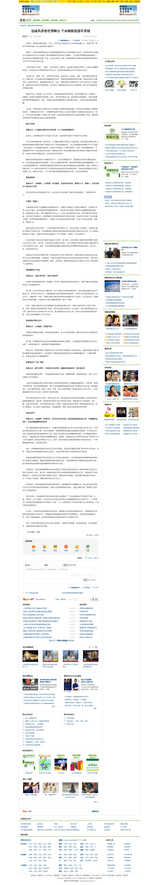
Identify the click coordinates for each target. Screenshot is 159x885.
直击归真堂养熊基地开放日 (72, 593)
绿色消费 (45, 20)
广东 (79, 865)
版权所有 (99, 878)
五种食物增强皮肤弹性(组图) (115, 303)
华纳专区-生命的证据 (132, 334)
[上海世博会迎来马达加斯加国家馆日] (90, 656)
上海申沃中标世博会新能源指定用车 (37, 624)
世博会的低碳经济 (86, 634)
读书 (30, 868)
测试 (49, 847)
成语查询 (111, 850)
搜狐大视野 (124, 824)
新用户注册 (72, 565)
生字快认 (111, 871)
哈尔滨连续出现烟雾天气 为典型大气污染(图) (39, 700)
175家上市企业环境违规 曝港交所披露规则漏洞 (121, 263)
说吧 (76, 871)
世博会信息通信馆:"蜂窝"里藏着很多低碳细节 (40, 621)
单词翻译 (128, 860)
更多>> (96, 802)
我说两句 (137, 1)
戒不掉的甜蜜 (29, 733)
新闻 (60, 844)
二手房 (75, 850)
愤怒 (66, 551)
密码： (47, 565)
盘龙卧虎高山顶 (131, 340)
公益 (70, 844)
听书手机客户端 (133, 420)
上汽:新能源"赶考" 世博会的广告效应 (37, 628)
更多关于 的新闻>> (62, 641)
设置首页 (34, 875)
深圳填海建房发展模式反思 (115, 266)
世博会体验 (84, 618)
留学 (91, 854)
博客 (121, 1)
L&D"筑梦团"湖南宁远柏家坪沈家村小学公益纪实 (122, 77)
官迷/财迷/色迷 (121, 420)
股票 (65, 847)
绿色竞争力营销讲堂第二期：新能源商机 (119, 192)
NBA (87, 844)
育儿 (40, 850)
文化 (30, 865)
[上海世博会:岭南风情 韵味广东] (30, 656)
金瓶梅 (111, 425)
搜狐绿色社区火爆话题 (113, 278)
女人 (104, 1)
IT (91, 1)
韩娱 (86, 847)
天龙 (60, 868)
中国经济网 (37, 36)
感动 (55, 551)
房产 (99, 1)
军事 (65, 844)
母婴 (30, 850)
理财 (70, 847)
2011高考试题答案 (27, 830)
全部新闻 (118, 875)
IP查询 (127, 850)
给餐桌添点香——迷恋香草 (34, 724)
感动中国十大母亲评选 (44, 830)
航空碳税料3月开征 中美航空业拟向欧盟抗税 (120, 69)
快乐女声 (74, 824)
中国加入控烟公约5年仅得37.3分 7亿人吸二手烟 (39, 697)
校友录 (95, 860)
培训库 (45, 871)
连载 (35, 868)
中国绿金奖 (111, 20)
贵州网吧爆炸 (75, 830)
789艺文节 (133, 90)
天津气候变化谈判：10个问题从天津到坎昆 (120, 151)
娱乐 (81, 1)
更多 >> (54, 706)
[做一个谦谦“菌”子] (50, 787)
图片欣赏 (128, 857)
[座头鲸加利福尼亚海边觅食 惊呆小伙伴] (70, 787)
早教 (44, 850)
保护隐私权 (86, 875)
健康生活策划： (70, 702)
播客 (113, 1)
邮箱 (70, 865)
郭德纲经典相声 (109, 420)
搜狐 (32, 1)
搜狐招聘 (57, 875)
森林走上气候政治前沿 (113, 269)
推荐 (107, 434)
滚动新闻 (36, 20)
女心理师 (117, 425)
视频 (108, 1)
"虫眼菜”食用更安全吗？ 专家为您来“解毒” (120, 297)
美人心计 (117, 337)
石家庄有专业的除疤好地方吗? (116, 362)
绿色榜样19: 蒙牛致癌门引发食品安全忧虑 (119, 74)
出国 (35, 871)
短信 (71, 868)
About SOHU (95, 875)
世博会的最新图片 (86, 608)
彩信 (81, 868)
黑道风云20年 (128, 425)
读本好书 (46, 868)
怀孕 (35, 850)
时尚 (35, 844)
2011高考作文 (91, 830)
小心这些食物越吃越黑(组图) (115, 306)
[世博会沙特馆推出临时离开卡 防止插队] (50, 656)
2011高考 (107, 830)
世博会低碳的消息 (86, 631)
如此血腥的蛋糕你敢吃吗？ (34, 727)
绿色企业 (63, 20)
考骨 (118, 431)
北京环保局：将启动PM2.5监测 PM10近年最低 (121, 66)
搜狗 (55, 1)
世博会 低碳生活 (86, 637)
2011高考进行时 (109, 824)
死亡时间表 (133, 431)
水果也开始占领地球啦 (32, 745)
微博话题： (69, 700)
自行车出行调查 (92, 773)
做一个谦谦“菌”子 (31, 718)
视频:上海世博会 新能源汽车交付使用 (37, 631)
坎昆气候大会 (100, 20)
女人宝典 (128, 868)
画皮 (137, 337)
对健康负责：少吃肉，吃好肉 (35, 742)
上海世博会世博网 (86, 624)
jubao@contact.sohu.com (87, 881)
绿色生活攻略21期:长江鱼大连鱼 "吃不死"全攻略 (122, 157)
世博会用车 (84, 611)
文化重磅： (69, 697)
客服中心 (71, 875)
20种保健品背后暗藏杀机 (114, 300)
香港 (40, 860)
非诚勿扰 (107, 827)
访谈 (44, 854)
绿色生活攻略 (121, 90)
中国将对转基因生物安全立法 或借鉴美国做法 (39, 703)
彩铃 (76, 868)
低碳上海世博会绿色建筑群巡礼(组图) (37, 611)
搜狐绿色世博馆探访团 (35, 25)
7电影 (56, 824)
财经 (60, 847)
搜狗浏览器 (111, 865)
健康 (30, 854)
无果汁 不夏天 (30, 736)
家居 (70, 850)
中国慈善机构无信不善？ (81, 697)
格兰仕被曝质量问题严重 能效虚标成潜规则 (120, 72)
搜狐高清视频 (110, 312)
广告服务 (64, 875)
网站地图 (111, 875)
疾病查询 (111, 857)
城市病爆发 (135, 20)
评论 (74, 844)
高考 (40, 871)
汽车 (95, 1)
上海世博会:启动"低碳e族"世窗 (35, 608)
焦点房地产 (50, 1)
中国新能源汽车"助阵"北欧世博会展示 (37, 637)
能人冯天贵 (111, 343)
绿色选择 (54, 20)
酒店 (49, 857)
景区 (44, 857)
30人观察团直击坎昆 (128, 129)
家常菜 (118, 343)
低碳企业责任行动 (123, 20)
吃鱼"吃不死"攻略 (45, 773)
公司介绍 (104, 875)
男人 (30, 847)
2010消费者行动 (76, 773)
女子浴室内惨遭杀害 (130, 329)
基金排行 (128, 844)
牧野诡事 (127, 431)
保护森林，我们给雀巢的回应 (115, 272)
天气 (65, 857)
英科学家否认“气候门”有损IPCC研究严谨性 (119, 206)
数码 (65, 860)
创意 (40, 865)
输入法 (66, 871)
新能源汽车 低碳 (86, 621)
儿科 (49, 850)
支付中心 (50, 875)
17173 (43, 1)
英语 (96, 854)
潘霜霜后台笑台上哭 (130, 384)
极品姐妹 (136, 428)
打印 (86, 40)
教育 (30, 871)
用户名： (28, 565)
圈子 (65, 865)
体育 (74, 1)
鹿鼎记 (66, 868)
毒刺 (137, 340)
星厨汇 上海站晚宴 (31, 795)
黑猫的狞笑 (113, 431)
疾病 (40, 854)
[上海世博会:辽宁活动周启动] (70, 656)
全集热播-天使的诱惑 (115, 334)
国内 (35, 857)
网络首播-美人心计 (112, 329)
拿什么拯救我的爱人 (132, 343)
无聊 (87, 551)
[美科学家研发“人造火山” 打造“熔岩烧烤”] (90, 787)
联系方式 (78, 875)
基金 (74, 847)
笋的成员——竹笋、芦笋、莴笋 (77, 721)
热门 (107, 425)
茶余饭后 (108, 368)
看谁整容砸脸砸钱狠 (112, 384)
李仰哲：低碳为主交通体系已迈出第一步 (118, 203)
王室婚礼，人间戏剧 (79, 700)
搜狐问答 (108, 349)
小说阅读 (128, 871)
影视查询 (111, 847)
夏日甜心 (40, 824)
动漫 (44, 865)
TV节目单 (111, 868)
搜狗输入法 (111, 844)
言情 (107, 428)
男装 (35, 847)
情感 (49, 844)
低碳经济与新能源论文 (88, 628)
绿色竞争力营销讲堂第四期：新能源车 (118, 186)
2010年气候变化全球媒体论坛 (115, 154)
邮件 (117, 1)
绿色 (49, 854)
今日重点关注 (110, 61)
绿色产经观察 (109, 90)
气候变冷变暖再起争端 (128, 281)
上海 (30, 860)
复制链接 (77, 40)
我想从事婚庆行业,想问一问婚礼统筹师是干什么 (121, 356)
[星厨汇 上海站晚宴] (31, 787)
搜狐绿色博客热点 (112, 244)
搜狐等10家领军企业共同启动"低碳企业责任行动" (122, 148)
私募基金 (74, 827)
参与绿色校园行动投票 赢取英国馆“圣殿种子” (121, 145)
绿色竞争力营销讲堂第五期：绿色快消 (118, 183)
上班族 (89, 824)
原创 (40, 868)
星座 (44, 847)
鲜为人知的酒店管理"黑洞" (114, 353)
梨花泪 (118, 340)
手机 (70, 860)
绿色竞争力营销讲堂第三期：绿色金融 (118, 189)
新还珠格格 (24, 827)
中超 (91, 844)
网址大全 (111, 860)
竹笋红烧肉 (70, 718)
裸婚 (125, 428)
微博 (126, 1)
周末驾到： (69, 705)
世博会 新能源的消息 (88, 615)
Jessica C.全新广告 (113, 399)
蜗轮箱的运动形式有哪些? (114, 359)
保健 (35, 854)
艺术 (35, 865)
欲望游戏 (117, 428)
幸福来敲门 (111, 340)
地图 (71, 871)
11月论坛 (61, 773)
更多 (95, 558)
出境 (40, 857)
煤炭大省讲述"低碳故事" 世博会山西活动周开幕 (41, 618)
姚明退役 (40, 827)
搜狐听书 (108, 405)
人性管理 (134, 434)
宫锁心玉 (111, 337)
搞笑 (77, 551)
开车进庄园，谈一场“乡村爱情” (83, 705)
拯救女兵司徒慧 (131, 337)
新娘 (70, 854)
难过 (44, 551)
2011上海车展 (58, 827)
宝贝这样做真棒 (114, 434)
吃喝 (44, 860)
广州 (35, 860)
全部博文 (125, 875)
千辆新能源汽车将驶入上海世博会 (36, 634)
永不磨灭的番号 (26, 824)
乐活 (44, 844)
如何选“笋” (70, 724)
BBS (130, 1)
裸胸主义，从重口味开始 (84, 702)
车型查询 (128, 865)
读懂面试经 (127, 434)
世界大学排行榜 (125, 830)
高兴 (33, 551)
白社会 (90, 558)
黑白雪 (111, 428)
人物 (40, 847)
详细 (47, 689)
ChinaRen (37, 1)
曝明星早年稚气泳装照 (130, 399)
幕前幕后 (130, 428)
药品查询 (128, 847)
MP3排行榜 (128, 854)
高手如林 (90, 827)
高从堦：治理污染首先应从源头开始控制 (118, 200)
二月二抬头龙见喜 (31, 593)
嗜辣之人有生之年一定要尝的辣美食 (37, 721)
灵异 (107, 431)
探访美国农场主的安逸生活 (34, 739)
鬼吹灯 (135, 425)
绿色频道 (23, 25)
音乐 (91, 847)
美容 (40, 844)
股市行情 (111, 854)
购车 (65, 850)
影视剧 (92, 850)
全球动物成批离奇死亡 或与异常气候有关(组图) (39, 694)
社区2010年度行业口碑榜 (62, 830)
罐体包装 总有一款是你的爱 (34, 730)
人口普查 (123, 827)
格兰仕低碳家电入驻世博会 (33, 615)
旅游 (30, 857)
